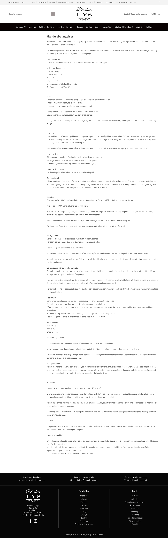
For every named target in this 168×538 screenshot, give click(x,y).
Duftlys (89, 26)
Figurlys (60, 26)
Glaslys (97, 26)
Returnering (109, 2)
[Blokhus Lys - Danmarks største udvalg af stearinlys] (84, 14)
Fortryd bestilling (122, 2)
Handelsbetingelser (135, 517)
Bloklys (41, 26)
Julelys (69, 26)
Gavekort (139, 26)
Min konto (135, 514)
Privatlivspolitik (135, 521)
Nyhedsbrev (42, 2)
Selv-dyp (134, 498)
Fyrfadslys (79, 26)
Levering (99, 2)
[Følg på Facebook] (159, 2)
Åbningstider (81, 2)
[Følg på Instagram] (35, 521)
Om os (91, 2)
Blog (33, 2)
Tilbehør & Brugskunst (123, 26)
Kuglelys (50, 26)
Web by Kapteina (97, 534)
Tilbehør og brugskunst (84, 524)
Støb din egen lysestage (66, 2)
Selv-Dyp (52, 2)
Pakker (149, 26)
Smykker (19, 26)
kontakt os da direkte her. (137, 148)
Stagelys (32, 26)
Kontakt (133, 2)
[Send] (53, 14)
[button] (155, 14)
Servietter (107, 26)
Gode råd (134, 508)
